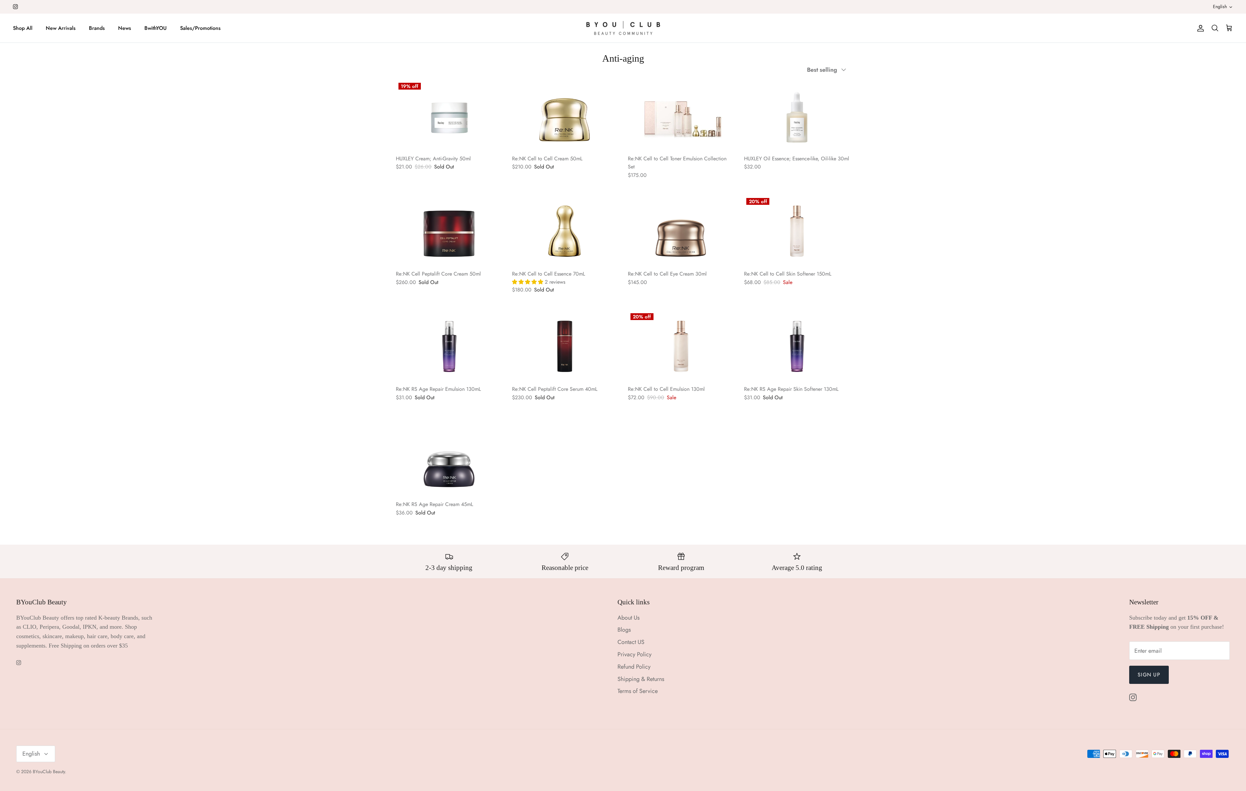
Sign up (1149, 674)
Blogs (624, 629)
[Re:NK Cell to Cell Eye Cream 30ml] (681, 231)
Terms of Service (637, 691)
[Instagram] (15, 6)
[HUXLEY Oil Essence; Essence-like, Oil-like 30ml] (797, 115)
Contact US (630, 642)
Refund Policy (634, 666)
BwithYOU (155, 28)
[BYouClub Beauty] (623, 28)
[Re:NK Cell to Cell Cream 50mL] (565, 115)
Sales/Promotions (200, 28)
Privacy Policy (634, 654)
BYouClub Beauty (49, 771)
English (1220, 6)
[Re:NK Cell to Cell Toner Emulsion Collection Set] (681, 115)
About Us (628, 617)
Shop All (22, 28)
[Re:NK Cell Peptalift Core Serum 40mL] (565, 346)
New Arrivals (61, 28)
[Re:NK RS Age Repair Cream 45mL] (449, 461)
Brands (97, 28)
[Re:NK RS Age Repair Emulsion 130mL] (449, 346)
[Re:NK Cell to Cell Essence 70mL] (565, 231)
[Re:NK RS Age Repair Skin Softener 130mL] (797, 346)
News (124, 28)
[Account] (1199, 28)
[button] (528, 282)
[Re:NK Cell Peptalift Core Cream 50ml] (449, 231)
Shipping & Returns (640, 679)
